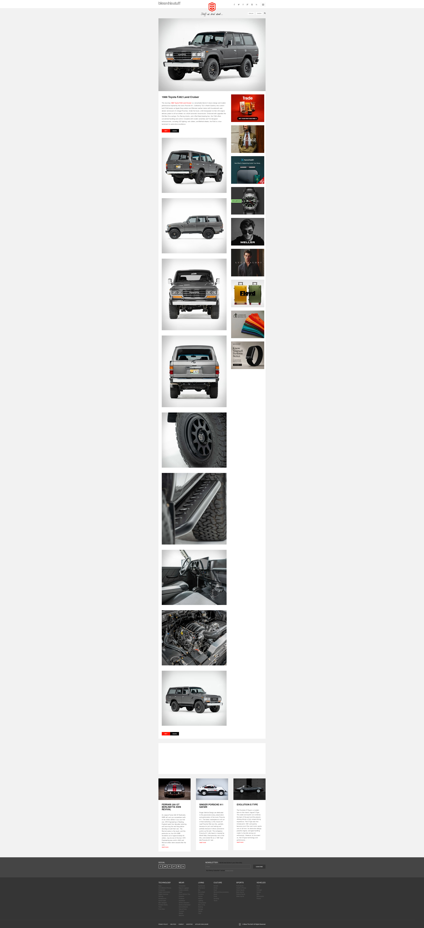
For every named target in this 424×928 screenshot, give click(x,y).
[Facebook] (234, 5)
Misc (258, 894)
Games (200, 896)
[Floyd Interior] (247, 293)
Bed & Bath (201, 892)
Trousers (181, 911)
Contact (181, 924)
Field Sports (239, 886)
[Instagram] (252, 5)
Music (215, 894)
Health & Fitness (241, 888)
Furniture (201, 894)
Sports (240, 882)
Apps (160, 886)
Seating (200, 907)
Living (201, 882)
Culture (218, 882)
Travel (215, 900)
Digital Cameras (163, 894)
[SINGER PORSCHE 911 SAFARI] (212, 789)
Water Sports (240, 896)
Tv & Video (161, 909)
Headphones (162, 898)
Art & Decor (201, 888)
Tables (200, 911)
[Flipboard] (247, 5)
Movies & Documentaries (221, 892)
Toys (199, 913)
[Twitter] (239, 5)
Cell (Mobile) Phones (164, 888)
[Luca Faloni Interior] (247, 262)
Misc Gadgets (162, 903)
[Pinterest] (243, 5)
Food (215, 890)
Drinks (216, 888)
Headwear (182, 900)
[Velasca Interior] (247, 139)
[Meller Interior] (247, 232)
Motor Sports (240, 892)
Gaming (160, 896)
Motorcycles (260, 896)
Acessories (182, 886)
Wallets (181, 913)
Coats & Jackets (183, 890)
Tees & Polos (183, 909)
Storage (200, 909)
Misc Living (201, 905)
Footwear (181, 898)
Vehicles (261, 882)
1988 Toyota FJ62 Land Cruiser (181, 103)
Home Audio (162, 900)
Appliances (201, 886)
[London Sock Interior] (247, 324)
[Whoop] (247, 355)
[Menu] (263, 5)
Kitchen (200, 898)
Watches (181, 915)
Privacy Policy (163, 924)
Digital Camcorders (164, 892)
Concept (259, 890)
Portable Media (163, 905)
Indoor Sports (240, 890)
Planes (259, 898)
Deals (180, 892)
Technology (164, 882)
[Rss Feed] (256, 5)
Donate (216, 886)
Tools (160, 907)
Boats (258, 886)
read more (165, 847)
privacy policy (229, 870)
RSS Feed (173, 924)
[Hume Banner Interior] (247, 170)
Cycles (259, 892)
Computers (161, 890)
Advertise (189, 924)
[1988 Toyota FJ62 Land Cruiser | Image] (212, 54)
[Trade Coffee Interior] (247, 108)
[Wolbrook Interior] (247, 201)
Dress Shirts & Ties (184, 894)
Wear (181, 882)
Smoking (216, 898)
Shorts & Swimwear (184, 905)
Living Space (202, 903)
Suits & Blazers (183, 907)
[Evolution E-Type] (249, 789)
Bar (199, 890)
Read (215, 896)
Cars (258, 888)
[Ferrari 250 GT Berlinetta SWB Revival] (174, 789)
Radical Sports (240, 894)
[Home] (212, 7)
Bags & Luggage (184, 888)
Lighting (200, 900)
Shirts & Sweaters (184, 903)
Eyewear (181, 896)
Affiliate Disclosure (201, 924)
